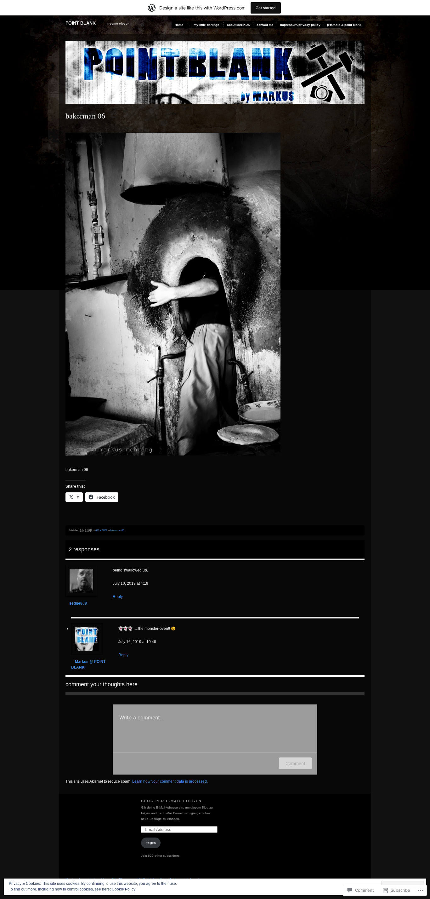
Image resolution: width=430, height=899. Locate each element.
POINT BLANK (80, 23)
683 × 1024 (101, 530)
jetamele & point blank (344, 24)
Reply (118, 596)
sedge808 (78, 603)
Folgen (151, 842)
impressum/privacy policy (300, 24)
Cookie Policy (123, 889)
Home (179, 24)
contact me (265, 24)
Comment (295, 763)
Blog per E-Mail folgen (171, 801)
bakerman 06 (117, 530)
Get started (266, 7)
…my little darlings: (205, 24)
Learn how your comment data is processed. (170, 781)
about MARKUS (238, 24)
